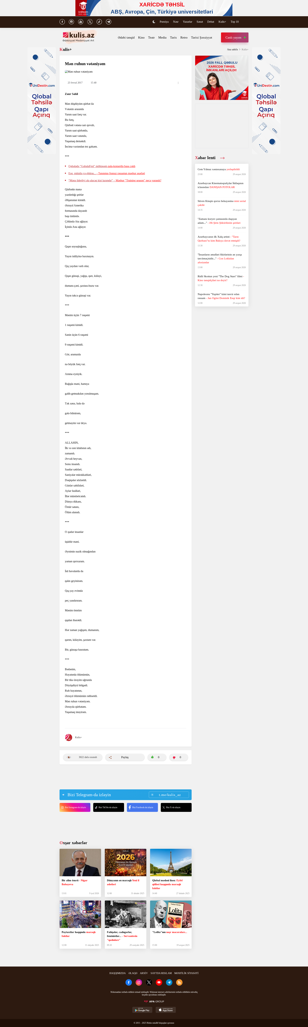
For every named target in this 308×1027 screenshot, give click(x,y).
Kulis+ (222, 21)
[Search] (246, 22)
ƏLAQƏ (133, 973)
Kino (141, 37)
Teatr (151, 37)
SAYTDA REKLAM (161, 973)
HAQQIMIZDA (117, 973)
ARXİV (144, 973)
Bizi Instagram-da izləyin (75, 807)
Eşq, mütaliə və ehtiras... (106, 173)
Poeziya (164, 21)
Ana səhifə (232, 49)
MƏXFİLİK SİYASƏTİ (186, 973)
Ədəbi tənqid (126, 37)
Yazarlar (187, 21)
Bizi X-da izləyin (173, 807)
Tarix (173, 37)
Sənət (200, 21)
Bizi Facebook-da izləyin (142, 807)
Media (162, 37)
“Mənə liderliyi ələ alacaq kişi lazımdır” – (114, 180)
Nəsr (175, 21)
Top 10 (235, 21)
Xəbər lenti (206, 157)
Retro (184, 37)
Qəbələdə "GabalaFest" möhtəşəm (101, 166)
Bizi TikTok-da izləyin (108, 807)
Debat (210, 21)
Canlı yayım (233, 37)
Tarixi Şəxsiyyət (201, 37)
